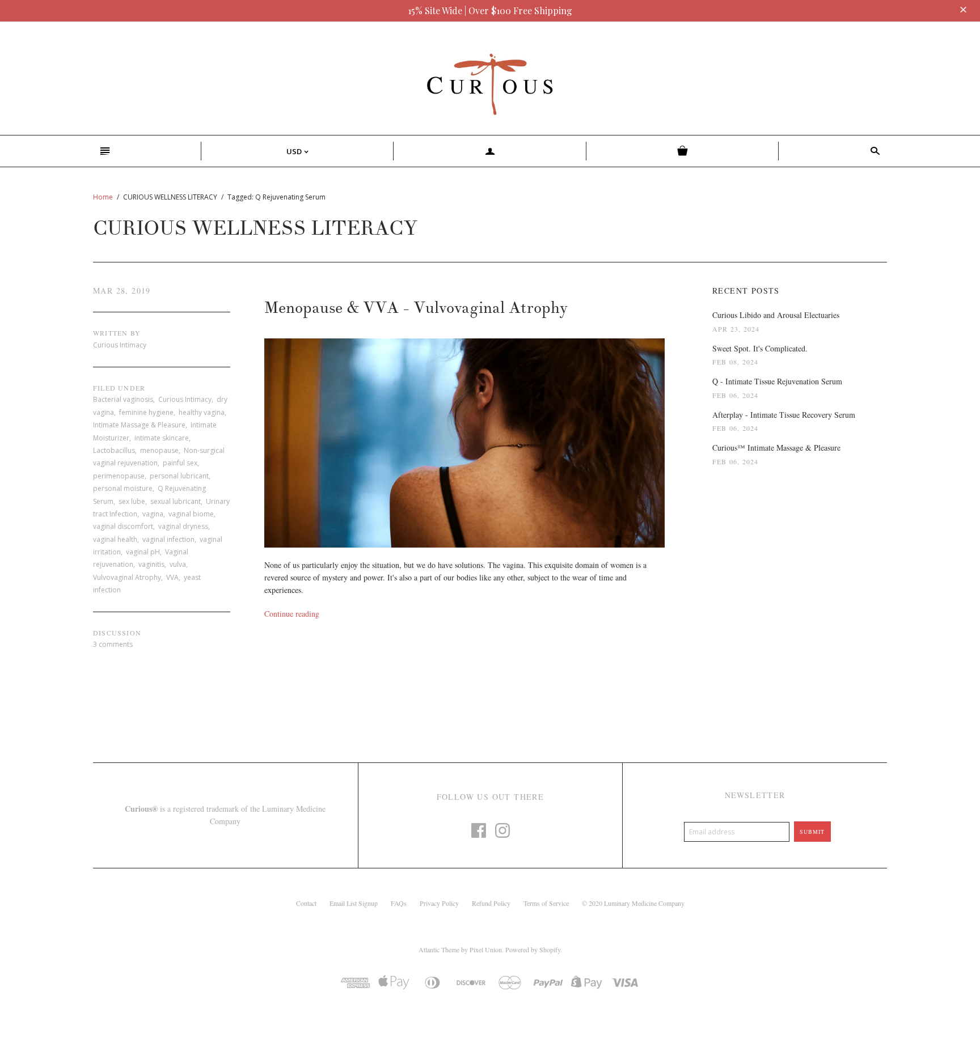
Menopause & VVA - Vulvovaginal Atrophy (416, 308)
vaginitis (151, 564)
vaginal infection (168, 539)
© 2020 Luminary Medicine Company (633, 903)
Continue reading (291, 613)
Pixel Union (486, 949)
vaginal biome (191, 514)
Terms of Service (546, 903)
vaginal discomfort (123, 526)
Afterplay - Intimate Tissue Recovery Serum (783, 414)
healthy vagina (202, 412)
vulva (178, 564)
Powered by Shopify (532, 949)
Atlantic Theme (439, 949)
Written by (117, 332)
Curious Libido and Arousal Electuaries (775, 314)
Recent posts (746, 290)
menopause (159, 450)
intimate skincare (161, 438)
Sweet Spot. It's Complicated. (760, 348)
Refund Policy (491, 903)
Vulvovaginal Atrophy (127, 577)
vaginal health (115, 539)
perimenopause (119, 476)
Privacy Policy (439, 903)
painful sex (180, 463)
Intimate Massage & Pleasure (139, 425)
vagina (152, 514)
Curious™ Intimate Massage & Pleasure (776, 447)
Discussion (117, 632)
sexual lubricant (175, 501)
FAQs (399, 903)
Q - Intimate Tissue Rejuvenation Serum (777, 381)
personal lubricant (179, 476)
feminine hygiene (146, 412)
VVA (172, 577)
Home (103, 197)
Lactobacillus (114, 450)
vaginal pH (143, 552)
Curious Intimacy (185, 399)
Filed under (119, 387)
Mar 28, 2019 (122, 290)
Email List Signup (354, 903)
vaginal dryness (183, 526)
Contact (306, 903)
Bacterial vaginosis (123, 399)
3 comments (113, 644)
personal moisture (123, 488)
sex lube (132, 501)
